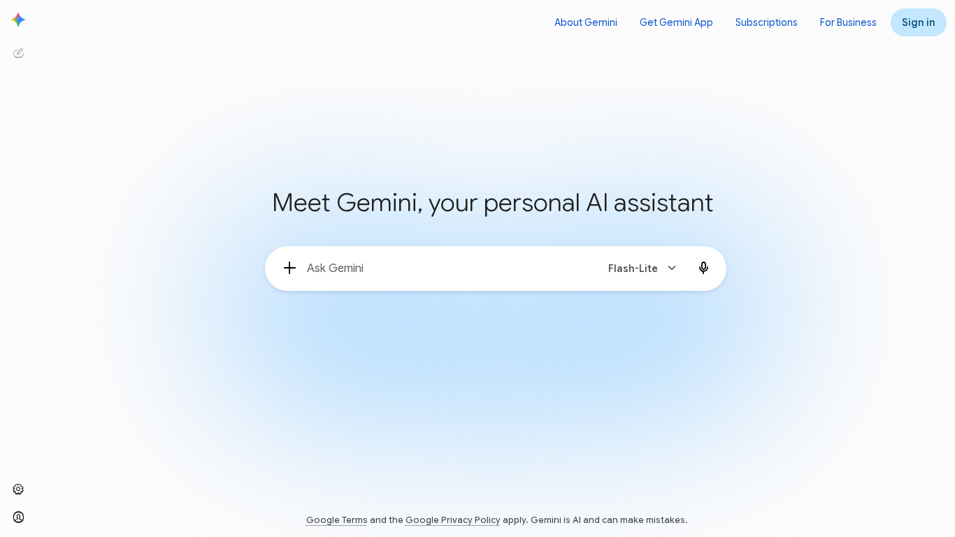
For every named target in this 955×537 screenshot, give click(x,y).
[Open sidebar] (18, 19)
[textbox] (445, 268)
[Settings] (18, 489)
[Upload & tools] (290, 268)
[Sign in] (18, 517)
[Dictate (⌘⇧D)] (704, 268)
